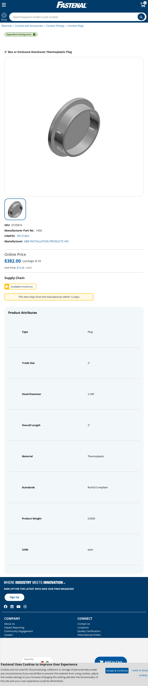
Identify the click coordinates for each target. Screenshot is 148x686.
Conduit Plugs (76, 25)
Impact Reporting (14, 627)
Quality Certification (88, 631)
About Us (9, 624)
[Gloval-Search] (141, 16)
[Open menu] (3, 4)
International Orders (89, 635)
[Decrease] (42, 662)
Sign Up (14, 597)
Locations (83, 627)
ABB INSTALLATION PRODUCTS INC (46, 241)
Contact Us (83, 624)
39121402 (23, 236)
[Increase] (47, 662)
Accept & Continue (117, 670)
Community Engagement (18, 631)
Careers (8, 635)
